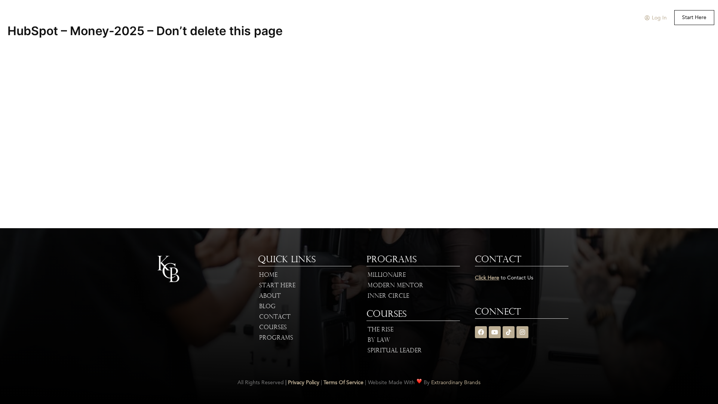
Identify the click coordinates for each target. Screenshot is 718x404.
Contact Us (434, 17)
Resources (391, 17)
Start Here (277, 286)
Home (256, 17)
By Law (379, 340)
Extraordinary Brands (456, 382)
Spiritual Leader (395, 351)
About (281, 17)
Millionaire (387, 275)
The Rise (380, 330)
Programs (312, 17)
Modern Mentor (395, 286)
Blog (267, 307)
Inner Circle (388, 296)
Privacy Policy (303, 382)
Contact (275, 317)
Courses (350, 17)
